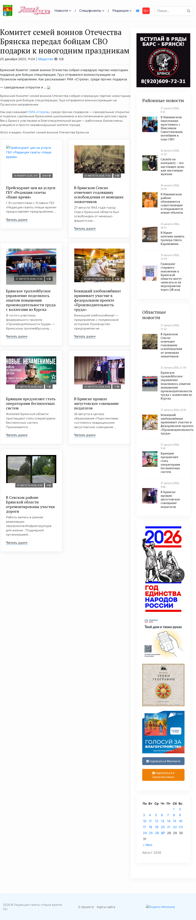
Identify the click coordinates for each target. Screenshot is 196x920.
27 (163, 833)
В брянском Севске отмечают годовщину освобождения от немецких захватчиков (98, 194)
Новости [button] (61, 10)
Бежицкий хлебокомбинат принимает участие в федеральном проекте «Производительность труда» (97, 300)
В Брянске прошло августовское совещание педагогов (96, 403)
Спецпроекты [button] (90, 10)
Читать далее (17, 219)
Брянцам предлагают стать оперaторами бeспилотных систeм (31, 403)
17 (144, 827)
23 (181, 827)
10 (144, 821)
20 (163, 827)
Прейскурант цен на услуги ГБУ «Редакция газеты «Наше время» (30, 192)
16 (180, 821)
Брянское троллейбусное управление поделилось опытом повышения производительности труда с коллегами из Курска (31, 300)
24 (145, 833)
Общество (45, 59)
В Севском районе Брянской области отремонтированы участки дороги (30, 504)
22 (175, 827)
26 (157, 833)
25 (151, 833)
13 (162, 821)
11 (150, 821)
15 (174, 821)
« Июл (147, 845)
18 (150, 827)
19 (156, 827)
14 (168, 821)
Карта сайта (106, 907)
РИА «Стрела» (39, 112)
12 (156, 821)
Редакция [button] (120, 10)
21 (168, 827)
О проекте (86, 907)
